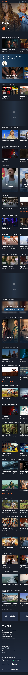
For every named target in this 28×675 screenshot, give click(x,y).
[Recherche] (26, 1)
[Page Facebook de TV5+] (3, 648)
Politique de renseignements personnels (11, 640)
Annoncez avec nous (7, 632)
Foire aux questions (6, 634)
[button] (16, 1)
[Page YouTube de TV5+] (8, 648)
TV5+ (5, 652)
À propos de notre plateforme (9, 630)
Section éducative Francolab (8, 638)
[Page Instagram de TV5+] (5, 648)
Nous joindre (5, 641)
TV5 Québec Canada (7, 636)
